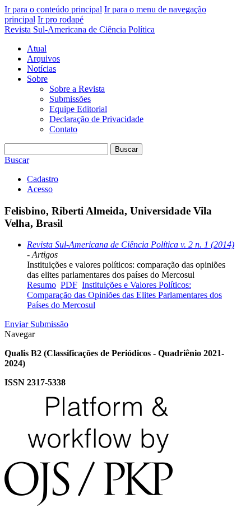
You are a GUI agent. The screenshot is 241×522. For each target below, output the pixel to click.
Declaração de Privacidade (96, 119)
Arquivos (43, 58)
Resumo (41, 285)
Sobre (37, 78)
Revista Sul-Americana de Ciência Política (79, 29)
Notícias (41, 68)
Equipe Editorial (78, 109)
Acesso (40, 189)
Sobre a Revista (77, 89)
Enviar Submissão (36, 324)
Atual (37, 48)
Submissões (70, 99)
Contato (63, 129)
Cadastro (42, 179)
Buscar (126, 149)
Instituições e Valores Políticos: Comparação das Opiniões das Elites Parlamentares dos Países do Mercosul (124, 295)
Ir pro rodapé (61, 19)
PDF (69, 285)
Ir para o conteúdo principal (53, 9)
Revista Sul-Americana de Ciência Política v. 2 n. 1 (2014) (130, 244)
